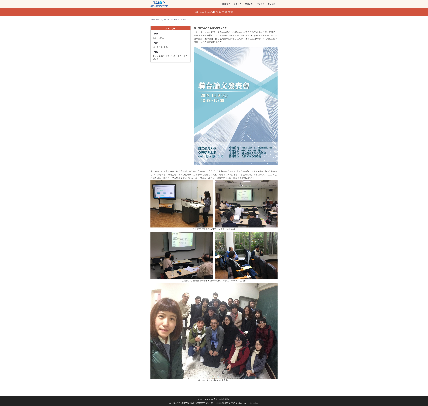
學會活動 (249, 4)
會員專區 (272, 4)
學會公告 (238, 4)
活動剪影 (260, 4)
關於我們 (226, 4)
